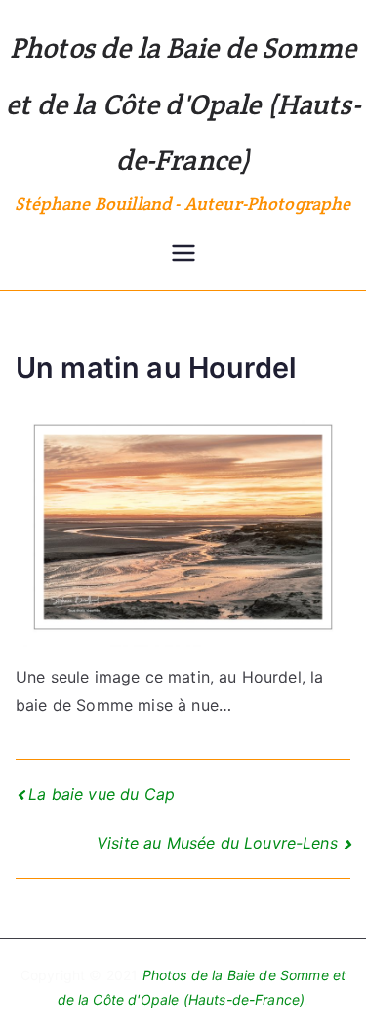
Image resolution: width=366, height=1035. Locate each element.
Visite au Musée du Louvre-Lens (217, 842)
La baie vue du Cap (101, 794)
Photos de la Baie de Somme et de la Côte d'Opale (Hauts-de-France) (183, 103)
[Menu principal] (183, 254)
